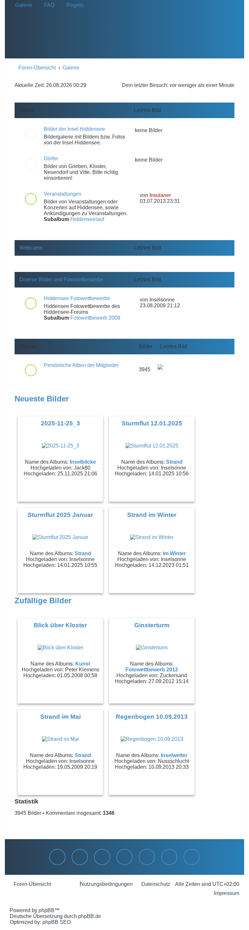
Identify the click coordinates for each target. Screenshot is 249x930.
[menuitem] (22, 5)
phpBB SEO (56, 922)
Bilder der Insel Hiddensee (74, 129)
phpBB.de (89, 916)
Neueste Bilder (42, 398)
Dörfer (51, 158)
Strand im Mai (60, 716)
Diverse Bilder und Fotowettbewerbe (61, 279)
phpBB (46, 910)
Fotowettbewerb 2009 (95, 318)
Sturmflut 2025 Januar (60, 514)
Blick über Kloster (60, 625)
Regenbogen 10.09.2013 (152, 716)
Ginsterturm (152, 625)
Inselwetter (174, 755)
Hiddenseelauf (87, 219)
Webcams (30, 248)
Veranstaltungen (62, 194)
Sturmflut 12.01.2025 (152, 423)
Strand (174, 462)
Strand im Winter (151, 514)
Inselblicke (83, 462)
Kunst (82, 664)
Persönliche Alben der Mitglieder (81, 365)
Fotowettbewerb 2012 (151, 669)
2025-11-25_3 (60, 423)
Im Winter (174, 553)
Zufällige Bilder (43, 600)
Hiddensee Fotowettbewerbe (77, 298)
